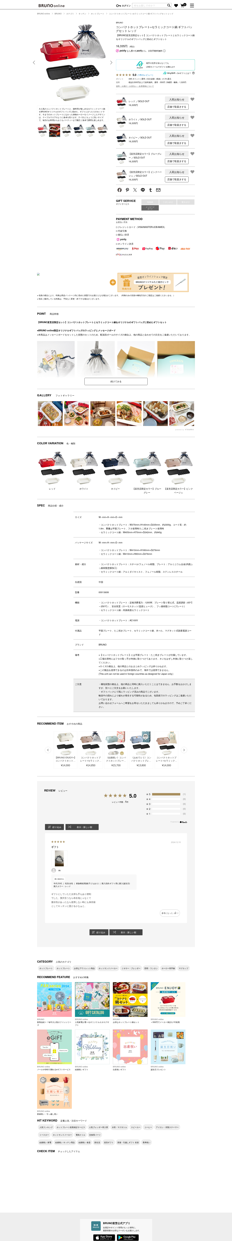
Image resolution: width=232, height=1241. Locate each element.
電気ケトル (80, 1134)
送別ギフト (108, 1142)
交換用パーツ (95, 1134)
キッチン (82, 13)
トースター (44, 1134)
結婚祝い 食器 (84, 1142)
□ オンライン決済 (124, 243)
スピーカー (135, 1127)
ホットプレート (97, 13)
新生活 (97, 1142)
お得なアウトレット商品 (84, 968)
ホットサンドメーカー (108, 968)
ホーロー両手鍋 (168, 968)
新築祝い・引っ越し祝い (47, 1112)
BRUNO (58, 13)
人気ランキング (46, 1127)
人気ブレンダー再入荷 (98, 1127)
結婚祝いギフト (81, 1068)
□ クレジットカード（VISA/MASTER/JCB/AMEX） (141, 227)
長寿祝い (146, 1142)
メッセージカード (150, 208)
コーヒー (148, 1127)
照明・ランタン (151, 968)
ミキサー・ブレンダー (131, 968)
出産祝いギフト (119, 1068)
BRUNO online (43, 13)
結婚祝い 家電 (45, 1142)
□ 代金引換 (121, 230)
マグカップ (183, 968)
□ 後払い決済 (122, 234)
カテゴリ (70, 13)
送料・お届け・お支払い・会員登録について (135, 86)
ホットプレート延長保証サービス (71, 1127)
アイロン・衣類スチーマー (167, 1127)
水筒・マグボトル (119, 1127)
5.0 (133, 796)
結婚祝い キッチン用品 (65, 1142)
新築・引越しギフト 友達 (128, 1142)
